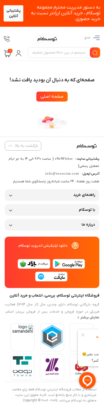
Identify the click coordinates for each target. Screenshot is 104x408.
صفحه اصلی (52, 96)
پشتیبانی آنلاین (13, 13)
